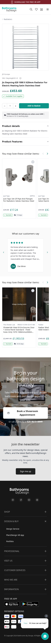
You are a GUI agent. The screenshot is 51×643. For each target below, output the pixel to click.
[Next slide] (47, 252)
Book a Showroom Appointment (27, 413)
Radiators (8, 19)
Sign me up (25, 471)
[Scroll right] (47, 153)
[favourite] (37, 9)
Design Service (12, 529)
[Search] (31, 9)
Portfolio (10, 541)
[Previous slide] (3, 252)
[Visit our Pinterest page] (37, 500)
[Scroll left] (43, 153)
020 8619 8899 (34, 421)
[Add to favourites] (20, 78)
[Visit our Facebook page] (21, 500)
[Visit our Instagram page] (13, 500)
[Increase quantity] (15, 105)
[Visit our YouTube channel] (29, 500)
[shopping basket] (42, 9)
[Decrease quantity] (4, 105)
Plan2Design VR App (15, 535)
